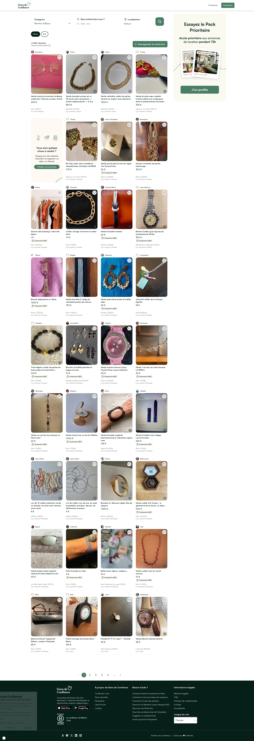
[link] (120, 675)
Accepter (49, 728)
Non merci (12, 728)
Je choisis (30, 728)
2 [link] (89, 675)
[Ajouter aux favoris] (59, 57)
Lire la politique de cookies (15, 719)
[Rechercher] (159, 21)
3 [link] (95, 675)
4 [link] (102, 675)
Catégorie (39, 19)
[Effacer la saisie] (116, 24)
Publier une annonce (46, 167)
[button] (4, 738)
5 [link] (108, 675)
